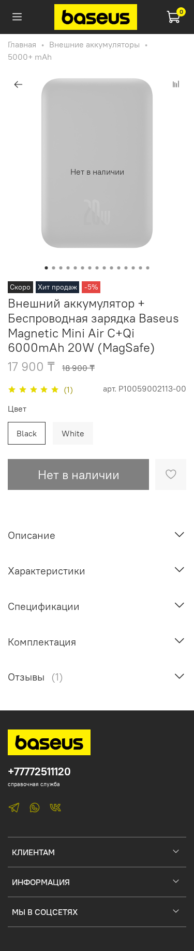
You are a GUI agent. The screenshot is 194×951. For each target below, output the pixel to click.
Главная (22, 44)
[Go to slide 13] (133, 267)
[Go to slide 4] (68, 267)
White (73, 433)
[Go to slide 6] (82, 267)
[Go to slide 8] (97, 267)
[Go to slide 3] (61, 267)
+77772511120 (39, 771)
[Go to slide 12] (126, 267)
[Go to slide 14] (140, 267)
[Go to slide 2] (53, 267)
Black (27, 433)
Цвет (17, 409)
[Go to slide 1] (46, 267)
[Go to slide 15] (148, 267)
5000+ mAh (30, 57)
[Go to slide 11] (119, 267)
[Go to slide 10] (111, 267)
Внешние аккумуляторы (94, 44)
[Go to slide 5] (75, 267)
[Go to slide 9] (104, 267)
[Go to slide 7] (90, 267)
